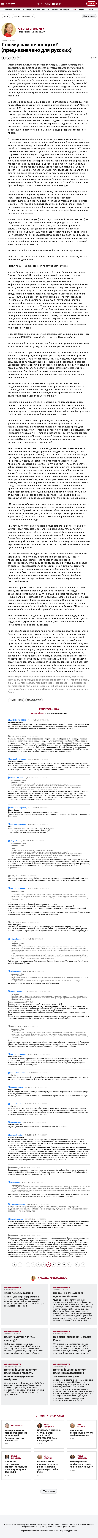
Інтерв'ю (45, 9)
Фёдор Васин (15, 841)
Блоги (74, 9)
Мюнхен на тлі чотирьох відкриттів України (68, 1294)
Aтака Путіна (34, 700)
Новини (17, 9)
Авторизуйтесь (37, 713)
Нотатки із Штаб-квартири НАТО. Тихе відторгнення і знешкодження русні (69, 1373)
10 (59, 1265)
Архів (91, 9)
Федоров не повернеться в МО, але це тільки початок (81, 1433)
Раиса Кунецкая (16, 1219)
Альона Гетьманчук (31, 28)
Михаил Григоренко (18, 808)
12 (69, 1265)
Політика (16, 700)
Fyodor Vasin (15, 1182)
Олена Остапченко (17, 1073)
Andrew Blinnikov (17, 1087)
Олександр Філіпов (18, 824)
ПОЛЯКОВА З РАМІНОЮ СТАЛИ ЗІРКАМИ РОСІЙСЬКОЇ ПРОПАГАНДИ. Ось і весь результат (49, 1435)
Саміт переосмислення (18, 1293)
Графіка (55, 9)
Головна (8, 9)
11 (64, 1265)
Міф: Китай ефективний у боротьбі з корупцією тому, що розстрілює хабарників (16, 1466)
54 (77, 1265)
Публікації (27, 9)
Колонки (36, 9)
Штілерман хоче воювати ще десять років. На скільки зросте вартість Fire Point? (47, 1466)
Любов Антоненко (17, 1204)
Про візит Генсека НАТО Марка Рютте (72, 1338)
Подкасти (83, 9)
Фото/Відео (64, 9)
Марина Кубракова (17, 778)
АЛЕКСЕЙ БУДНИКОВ (18, 720)
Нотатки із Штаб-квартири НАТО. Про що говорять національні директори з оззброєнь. (20, 1374)
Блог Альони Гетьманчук (23, 16)
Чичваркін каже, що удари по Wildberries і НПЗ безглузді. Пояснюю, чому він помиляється (16, 1435)
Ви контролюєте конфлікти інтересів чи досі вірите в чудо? (81, 1464)
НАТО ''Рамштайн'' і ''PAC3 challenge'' (19, 1338)
